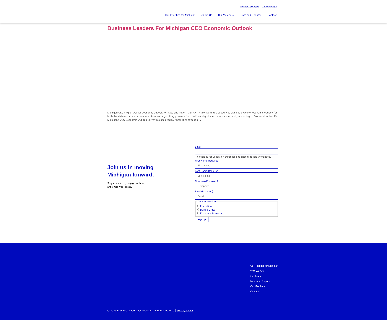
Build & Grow (207, 209)
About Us (206, 14)
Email (198, 146)
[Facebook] (109, 196)
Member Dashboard (249, 6)
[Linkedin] (124, 196)
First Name (207, 160)
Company (206, 181)
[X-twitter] (117, 196)
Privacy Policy (185, 310)
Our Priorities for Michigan (180, 14)
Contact (272, 14)
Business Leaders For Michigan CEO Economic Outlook (179, 28)
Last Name (207, 171)
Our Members (226, 14)
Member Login (269, 6)
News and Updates (250, 14)
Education (206, 206)
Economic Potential (211, 213)
